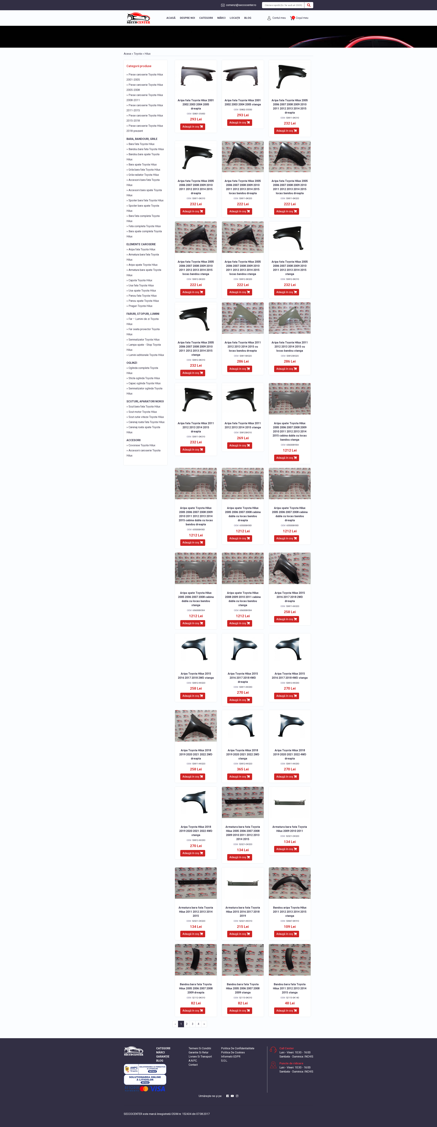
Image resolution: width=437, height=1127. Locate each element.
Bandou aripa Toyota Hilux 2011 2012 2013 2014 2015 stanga (289, 911)
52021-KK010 (245, 921)
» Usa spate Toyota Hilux (141, 290)
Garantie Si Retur (198, 1052)
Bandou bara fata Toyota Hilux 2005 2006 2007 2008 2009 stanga (242, 988)
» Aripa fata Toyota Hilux (140, 249)
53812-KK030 (292, 683)
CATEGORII (163, 1048)
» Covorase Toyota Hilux (140, 445)
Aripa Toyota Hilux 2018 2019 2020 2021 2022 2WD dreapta (195, 754)
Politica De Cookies (233, 1052)
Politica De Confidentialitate (237, 1048)
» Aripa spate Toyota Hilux (142, 264)
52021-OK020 (245, 844)
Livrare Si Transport (200, 1056)
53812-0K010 (292, 279)
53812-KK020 (198, 683)
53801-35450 (198, 113)
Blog (247, 17)
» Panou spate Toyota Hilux (142, 300)
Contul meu (279, 17)
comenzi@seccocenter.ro (240, 5)
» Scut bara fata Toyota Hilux (143, 406)
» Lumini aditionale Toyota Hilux (145, 355)
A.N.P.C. (193, 1060)
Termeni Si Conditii (200, 1048)
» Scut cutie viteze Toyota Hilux (145, 417)
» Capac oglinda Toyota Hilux (143, 383)
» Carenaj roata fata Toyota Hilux (145, 422)
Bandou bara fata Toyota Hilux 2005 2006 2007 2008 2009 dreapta (196, 988)
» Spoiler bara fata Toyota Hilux (145, 200)
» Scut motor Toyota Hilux (141, 411)
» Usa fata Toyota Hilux (140, 285)
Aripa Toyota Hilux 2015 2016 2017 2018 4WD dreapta (243, 677)
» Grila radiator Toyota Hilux (142, 174)
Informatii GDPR (230, 1056)
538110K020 (245, 356)
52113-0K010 (245, 997)
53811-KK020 (292, 606)
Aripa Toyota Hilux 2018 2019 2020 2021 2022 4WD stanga (195, 831)
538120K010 (245, 432)
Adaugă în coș (191, 126)
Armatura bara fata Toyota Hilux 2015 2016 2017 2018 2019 (242, 911)
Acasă (170, 17)
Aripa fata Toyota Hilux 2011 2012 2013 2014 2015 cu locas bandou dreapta (243, 346)
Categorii (206, 17)
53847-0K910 (292, 921)
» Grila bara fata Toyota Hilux (143, 169)
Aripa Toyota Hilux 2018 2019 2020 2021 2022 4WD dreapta (289, 754)
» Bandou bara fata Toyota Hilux (145, 149)
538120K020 (292, 356)
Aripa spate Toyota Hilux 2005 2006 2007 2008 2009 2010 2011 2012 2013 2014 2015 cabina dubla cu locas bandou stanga (290, 431)
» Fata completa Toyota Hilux (143, 226)
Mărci (221, 17)
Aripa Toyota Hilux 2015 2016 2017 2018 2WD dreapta (290, 597)
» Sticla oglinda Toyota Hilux (143, 378)
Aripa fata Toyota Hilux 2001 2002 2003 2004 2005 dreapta (196, 104)
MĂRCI (160, 1052)
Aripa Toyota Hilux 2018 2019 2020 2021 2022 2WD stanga (242, 754)
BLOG (159, 1060)
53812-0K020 (198, 279)
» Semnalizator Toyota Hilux (143, 339)
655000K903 (199, 529)
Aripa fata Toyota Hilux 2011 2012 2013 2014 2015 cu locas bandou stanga (290, 346)
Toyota (138, 53)
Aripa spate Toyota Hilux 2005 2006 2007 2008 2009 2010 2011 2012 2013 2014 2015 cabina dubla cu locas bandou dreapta (196, 516)
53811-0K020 (245, 198)
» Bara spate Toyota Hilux (141, 164)
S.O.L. (224, 1060)
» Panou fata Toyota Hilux (141, 295)
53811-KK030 (245, 687)
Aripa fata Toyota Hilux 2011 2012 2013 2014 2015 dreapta (196, 427)
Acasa (127, 53)
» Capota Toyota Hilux (139, 280)
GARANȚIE (162, 1056)
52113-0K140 (292, 997)
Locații (235, 17)
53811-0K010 (292, 117)
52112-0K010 (198, 997)
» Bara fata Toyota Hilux (140, 144)
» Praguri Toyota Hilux (139, 306)
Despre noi (187, 17)
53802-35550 (245, 109)
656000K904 (292, 445)
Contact (193, 1064)
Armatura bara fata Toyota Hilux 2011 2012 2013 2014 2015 (196, 911)
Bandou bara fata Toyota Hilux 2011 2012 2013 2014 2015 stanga (289, 988)
